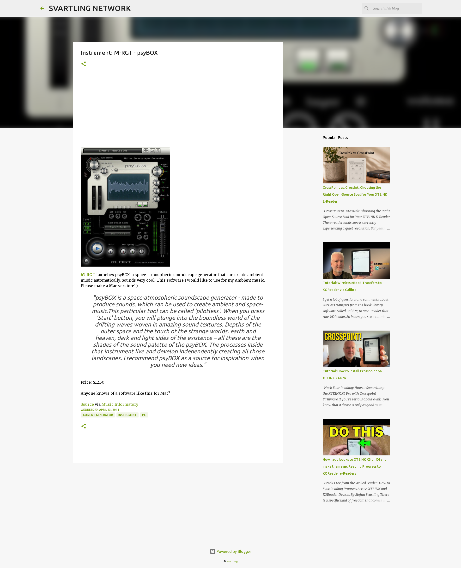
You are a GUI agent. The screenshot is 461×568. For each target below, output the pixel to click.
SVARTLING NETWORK (90, 8)
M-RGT (88, 274)
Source (87, 404)
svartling (232, 561)
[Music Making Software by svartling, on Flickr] (125, 265)
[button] (83, 64)
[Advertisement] (178, 110)
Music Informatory (120, 404)
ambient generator (98, 415)
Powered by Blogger (233, 551)
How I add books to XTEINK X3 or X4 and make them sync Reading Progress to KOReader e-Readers (355, 466)
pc (144, 415)
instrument (127, 415)
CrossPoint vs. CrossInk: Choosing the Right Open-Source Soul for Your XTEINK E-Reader (355, 194)
